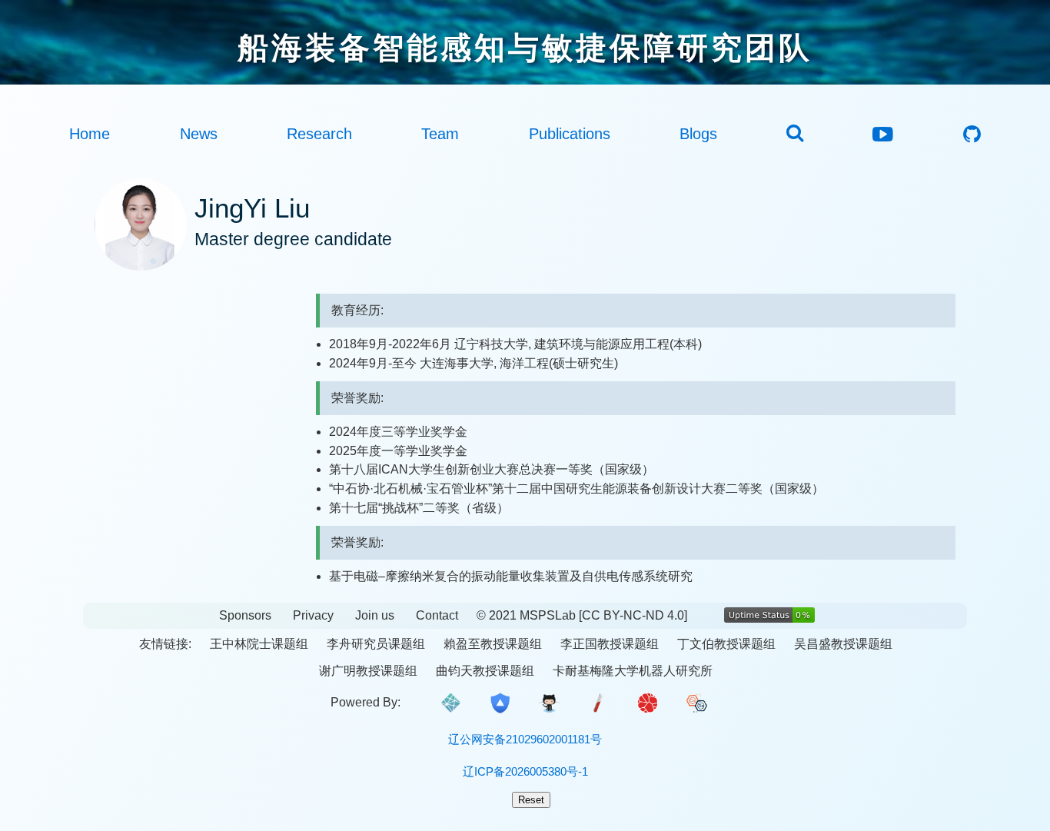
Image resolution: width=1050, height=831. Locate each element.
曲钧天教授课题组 (485, 670)
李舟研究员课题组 (376, 643)
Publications (569, 133)
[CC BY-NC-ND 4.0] (633, 615)
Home (89, 133)
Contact (437, 615)
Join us (374, 615)
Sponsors (245, 615)
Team (440, 133)
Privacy (313, 615)
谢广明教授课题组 (368, 670)
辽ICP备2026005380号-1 (525, 771)
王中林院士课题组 (259, 643)
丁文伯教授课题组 (726, 643)
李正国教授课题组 (609, 643)
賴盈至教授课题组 (493, 643)
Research (319, 133)
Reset (531, 800)
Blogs (698, 133)
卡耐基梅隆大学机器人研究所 (633, 670)
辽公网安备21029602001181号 (525, 739)
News (199, 133)
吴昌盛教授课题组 (843, 643)
